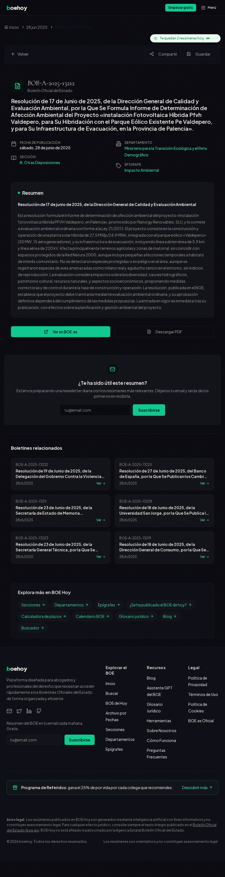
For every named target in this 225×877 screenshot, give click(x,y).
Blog (167, 616)
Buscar (112, 693)
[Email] (9, 711)
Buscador (30, 627)
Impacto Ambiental (142, 170)
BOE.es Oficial (201, 720)
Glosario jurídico (134, 616)
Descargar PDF (169, 331)
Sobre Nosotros (161, 730)
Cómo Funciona (161, 740)
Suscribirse (149, 410)
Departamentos (69, 604)
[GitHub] (39, 711)
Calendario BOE (90, 616)
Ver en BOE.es (65, 331)
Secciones (30, 604)
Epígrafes (106, 604)
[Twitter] (19, 711)
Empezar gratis (180, 7)
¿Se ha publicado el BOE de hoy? (158, 604)
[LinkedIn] (29, 711)
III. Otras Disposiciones (40, 162)
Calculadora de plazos (41, 616)
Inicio (110, 683)
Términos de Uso (203, 694)
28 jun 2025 (36, 27)
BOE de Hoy (116, 703)
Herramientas (159, 720)
